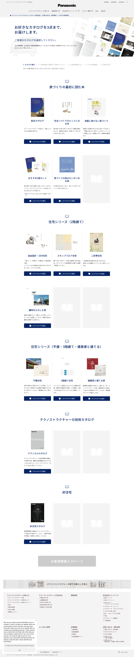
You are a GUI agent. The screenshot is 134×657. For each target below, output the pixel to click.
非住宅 (74, 634)
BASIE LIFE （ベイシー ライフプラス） (112, 603)
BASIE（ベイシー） (109, 600)
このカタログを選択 (38, 141)
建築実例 (74, 595)
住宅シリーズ (108, 598)
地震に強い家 (44, 598)
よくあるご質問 (44, 627)
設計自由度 (12, 607)
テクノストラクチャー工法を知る (50, 595)
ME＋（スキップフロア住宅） (112, 613)
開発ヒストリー (13, 612)
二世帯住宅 (107, 620)
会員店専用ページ (77, 636)
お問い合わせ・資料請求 (111, 627)
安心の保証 (12, 609)
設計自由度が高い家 (46, 605)
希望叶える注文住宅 (46, 607)
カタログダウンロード (110, 632)
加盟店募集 (75, 632)
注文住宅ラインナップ (111, 595)
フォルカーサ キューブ (111, 606)
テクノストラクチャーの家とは (18, 595)
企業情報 (74, 627)
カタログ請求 (108, 634)
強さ (10, 605)
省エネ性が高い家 (45, 602)
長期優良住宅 (44, 600)
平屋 (105, 616)
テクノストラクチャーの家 (16, 598)
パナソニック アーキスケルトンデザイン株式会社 (19, 2)
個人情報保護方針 (45, 652)
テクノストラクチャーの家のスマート (19, 602)
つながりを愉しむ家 (110, 611)
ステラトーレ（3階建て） (111, 618)
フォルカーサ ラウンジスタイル (113, 609)
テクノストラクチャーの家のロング (19, 600)
